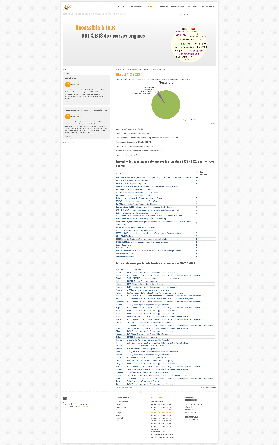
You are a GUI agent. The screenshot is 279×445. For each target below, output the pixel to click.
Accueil (121, 6)
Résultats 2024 (129, 387)
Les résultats (150, 6)
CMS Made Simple (82, 406)
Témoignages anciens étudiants (161, 434)
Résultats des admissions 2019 (161, 423)
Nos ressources (177, 6)
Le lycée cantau (208, 6)
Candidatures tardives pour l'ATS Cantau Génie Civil (86, 110)
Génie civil (119, 404)
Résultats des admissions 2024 (161, 410)
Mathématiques (121, 407)
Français (119, 413)
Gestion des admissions (193, 404)
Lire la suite (68, 102)
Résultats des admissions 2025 (161, 407)
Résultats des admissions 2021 (161, 418)
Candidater (163, 6)
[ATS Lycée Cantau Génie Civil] (86, 6)
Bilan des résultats (157, 402)
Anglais (118, 415)
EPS (117, 421)
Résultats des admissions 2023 (161, 413)
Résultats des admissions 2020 (161, 421)
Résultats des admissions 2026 (161, 404)
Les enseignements (134, 6)
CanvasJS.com (212, 123)
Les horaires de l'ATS (123, 402)
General (66, 73)
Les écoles (154, 429)
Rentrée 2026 (70, 78)
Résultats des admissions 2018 (161, 426)
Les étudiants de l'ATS (158, 432)
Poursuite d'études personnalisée (162, 437)
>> (73, 142)
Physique (119, 410)
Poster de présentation (193, 412)
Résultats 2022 (212, 387)
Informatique (120, 418)
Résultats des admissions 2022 (161, 415)
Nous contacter (193, 6)
